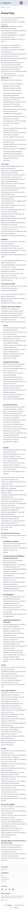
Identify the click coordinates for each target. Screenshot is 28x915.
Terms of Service (5, 879)
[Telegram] (6, 889)
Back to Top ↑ (4, 869)
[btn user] (21, 2)
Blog (2, 875)
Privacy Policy (4, 877)
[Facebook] (2, 889)
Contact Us (3, 881)
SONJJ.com (9, 905)
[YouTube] (13, 889)
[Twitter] (9, 889)
